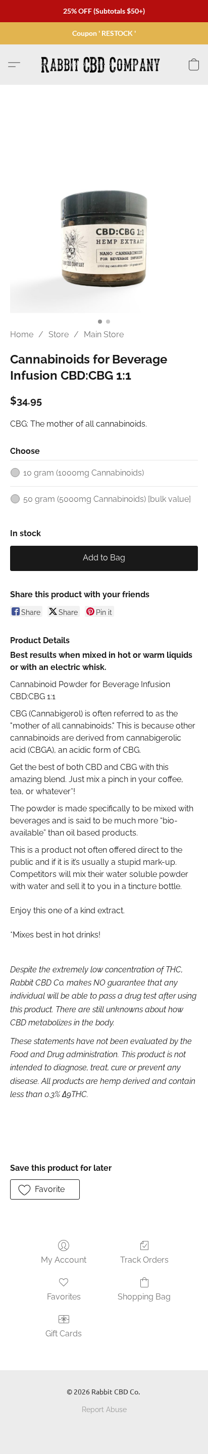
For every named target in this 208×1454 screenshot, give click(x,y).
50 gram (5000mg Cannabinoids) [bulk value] (107, 499)
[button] (104, 64)
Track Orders (144, 1260)
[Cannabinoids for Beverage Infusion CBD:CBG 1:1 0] (104, 219)
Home (21, 334)
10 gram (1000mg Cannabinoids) (83, 473)
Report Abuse (104, 1410)
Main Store (104, 334)
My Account (63, 1260)
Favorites (64, 1297)
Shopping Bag (144, 1297)
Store (58, 334)
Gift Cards (63, 1333)
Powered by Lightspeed (104, 1427)
